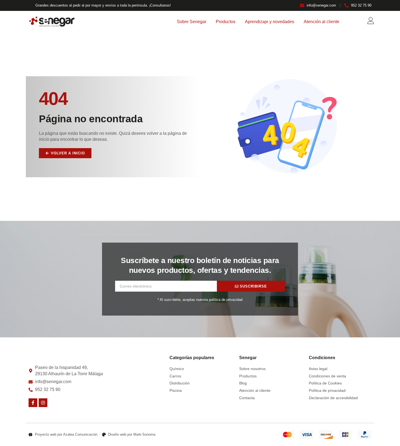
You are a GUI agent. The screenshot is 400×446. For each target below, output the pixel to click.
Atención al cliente (321, 21)
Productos (225, 21)
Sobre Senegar (191, 21)
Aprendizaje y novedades (269, 21)
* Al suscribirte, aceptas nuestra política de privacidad (200, 300)
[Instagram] (43, 402)
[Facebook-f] (33, 402)
